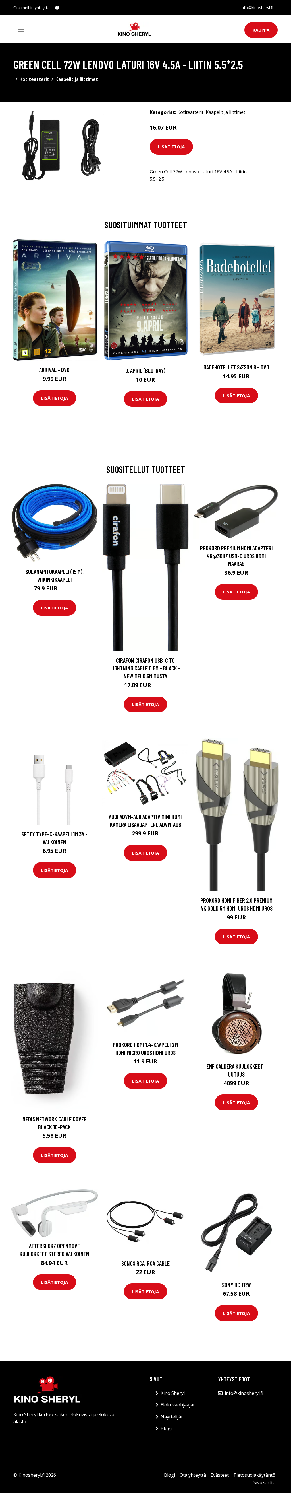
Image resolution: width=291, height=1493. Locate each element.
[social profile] (57, 7)
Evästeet (220, 1475)
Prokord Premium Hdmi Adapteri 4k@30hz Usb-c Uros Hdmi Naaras (236, 555)
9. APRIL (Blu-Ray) (145, 370)
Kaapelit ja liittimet (76, 79)
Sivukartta (264, 1482)
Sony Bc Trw (236, 1284)
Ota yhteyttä (193, 1475)
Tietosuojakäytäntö (254, 1475)
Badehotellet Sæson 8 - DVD (236, 367)
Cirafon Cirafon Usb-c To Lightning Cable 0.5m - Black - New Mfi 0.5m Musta (145, 668)
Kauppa (261, 30)
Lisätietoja (171, 146)
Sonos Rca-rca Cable (145, 1263)
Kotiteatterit (34, 79)
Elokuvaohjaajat (178, 1405)
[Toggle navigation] (21, 29)
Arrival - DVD (54, 369)
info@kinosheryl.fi (257, 7)
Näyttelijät (172, 1417)
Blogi (166, 1428)
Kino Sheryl (173, 1393)
